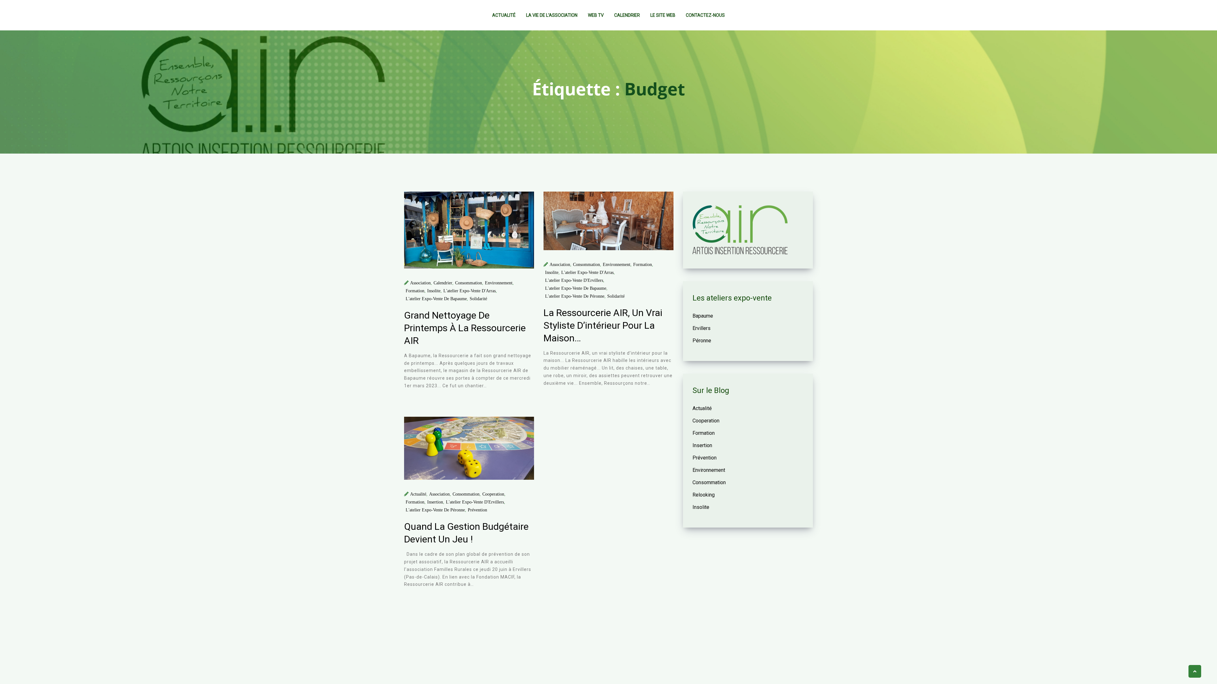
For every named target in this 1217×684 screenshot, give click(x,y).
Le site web (662, 15)
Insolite (434, 290)
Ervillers (701, 328)
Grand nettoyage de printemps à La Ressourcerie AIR (465, 328)
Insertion (435, 502)
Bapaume (702, 316)
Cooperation (493, 494)
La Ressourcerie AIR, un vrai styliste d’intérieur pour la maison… (603, 325)
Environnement (498, 283)
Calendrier (627, 15)
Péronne (701, 341)
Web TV (596, 15)
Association (420, 283)
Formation (415, 290)
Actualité (504, 15)
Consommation (468, 283)
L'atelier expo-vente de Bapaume (436, 298)
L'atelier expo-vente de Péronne (574, 296)
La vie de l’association (551, 15)
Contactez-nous (705, 15)
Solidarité (478, 298)
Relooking (703, 495)
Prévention (477, 510)
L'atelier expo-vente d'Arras (469, 290)
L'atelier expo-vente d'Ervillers (574, 280)
